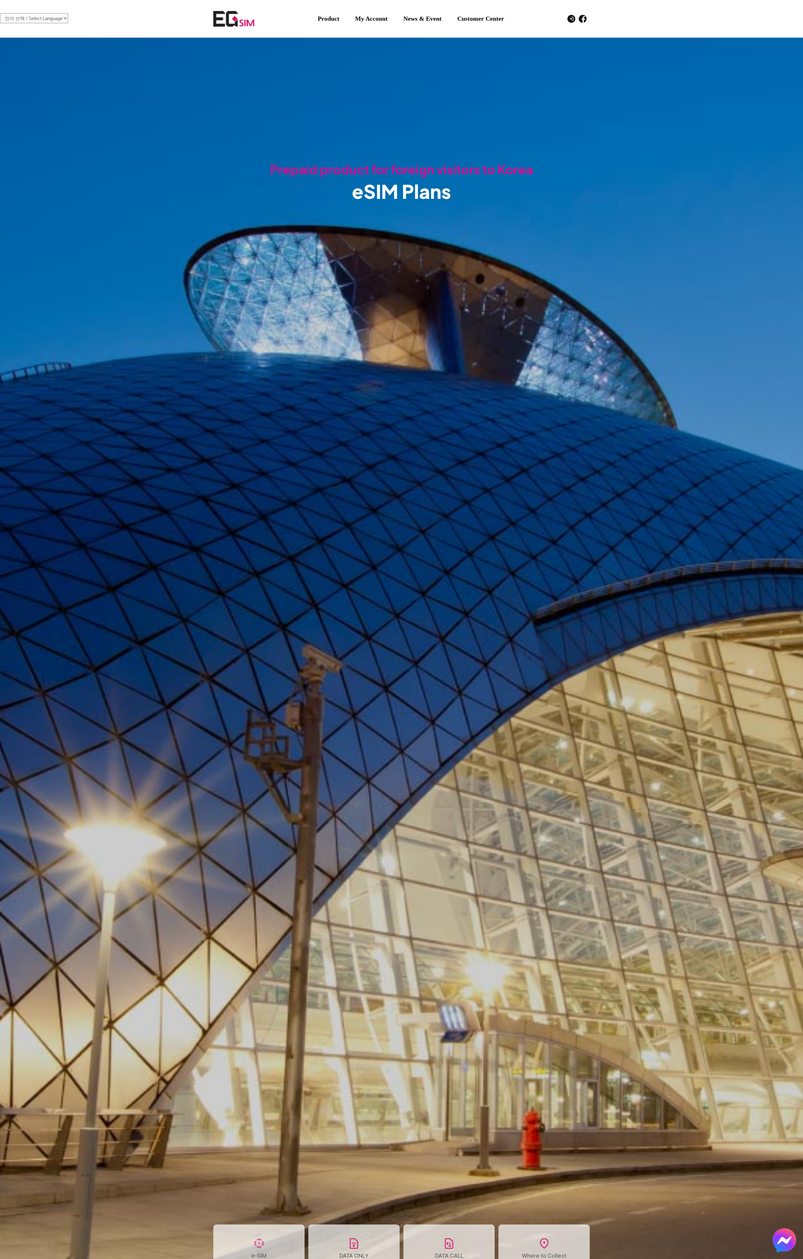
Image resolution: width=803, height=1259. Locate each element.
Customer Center (480, 18)
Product (328, 18)
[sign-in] (571, 18)
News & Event (422, 18)
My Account (371, 18)
